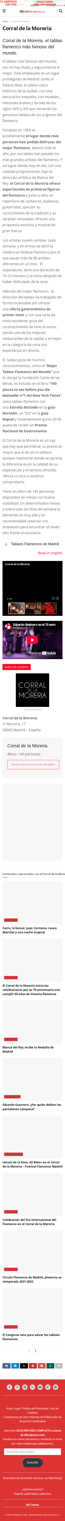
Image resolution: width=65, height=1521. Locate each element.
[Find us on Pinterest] (25, 1387)
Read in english (50, 553)
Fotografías (13, 1154)
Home (5, 21)
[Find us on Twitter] (17, 1387)
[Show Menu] (4, 11)
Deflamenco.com (20, 1515)
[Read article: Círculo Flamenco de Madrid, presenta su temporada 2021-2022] (32, 1251)
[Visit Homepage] (32, 11)
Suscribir (32, 1462)
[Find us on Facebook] (9, 1387)
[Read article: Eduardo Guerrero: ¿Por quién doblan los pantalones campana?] (32, 1079)
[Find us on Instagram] (32, 1387)
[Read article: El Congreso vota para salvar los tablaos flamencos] (32, 1309)
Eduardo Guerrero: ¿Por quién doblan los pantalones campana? (31, 1107)
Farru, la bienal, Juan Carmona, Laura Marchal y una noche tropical (29, 930)
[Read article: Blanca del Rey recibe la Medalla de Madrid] (32, 1021)
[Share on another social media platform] (58, 1366)
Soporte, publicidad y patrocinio (32, 1493)
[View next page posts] (35, 1351)
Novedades (12, 1097)
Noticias (11, 920)
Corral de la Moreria (20, 21)
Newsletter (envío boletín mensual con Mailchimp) (32, 1478)
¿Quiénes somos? (32, 1489)
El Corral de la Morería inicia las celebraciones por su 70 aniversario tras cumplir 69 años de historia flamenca (31, 990)
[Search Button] (60, 11)
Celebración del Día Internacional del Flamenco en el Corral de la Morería (29, 1222)
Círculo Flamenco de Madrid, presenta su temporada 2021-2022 (32, 1279)
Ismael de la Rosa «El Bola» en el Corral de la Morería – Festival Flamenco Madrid (32, 1164)
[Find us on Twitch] (47, 1387)
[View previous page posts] (29, 1351)
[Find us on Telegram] (55, 1387)
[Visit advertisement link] (32, 3)
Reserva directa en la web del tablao (33, 764)
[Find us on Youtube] (40, 1387)
